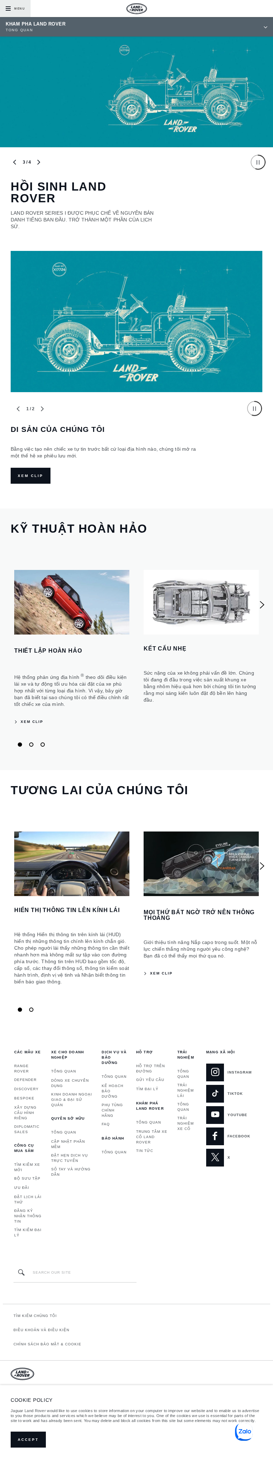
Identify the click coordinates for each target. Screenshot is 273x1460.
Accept (28, 1440)
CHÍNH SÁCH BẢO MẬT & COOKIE (47, 1344)
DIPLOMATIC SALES (26, 1129)
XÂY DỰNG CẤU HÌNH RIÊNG (25, 1112)
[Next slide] (39, 162)
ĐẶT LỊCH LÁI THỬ (28, 1199)
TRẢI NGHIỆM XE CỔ (185, 1123)
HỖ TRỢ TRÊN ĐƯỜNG (150, 1068)
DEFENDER (25, 1080)
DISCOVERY (26, 1089)
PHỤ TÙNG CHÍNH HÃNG (112, 1110)
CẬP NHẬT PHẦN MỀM (68, 1144)
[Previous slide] (15, 162)
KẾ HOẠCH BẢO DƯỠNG (112, 1091)
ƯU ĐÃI (21, 1188)
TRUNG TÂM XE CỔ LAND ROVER (151, 1137)
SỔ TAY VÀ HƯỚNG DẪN (71, 1171)
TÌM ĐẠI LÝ (147, 1089)
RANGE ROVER (21, 1068)
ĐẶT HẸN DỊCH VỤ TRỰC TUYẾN (69, 1158)
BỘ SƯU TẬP (27, 1178)
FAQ (106, 1124)
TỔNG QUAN (63, 1071)
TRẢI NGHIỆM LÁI (185, 1090)
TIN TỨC (144, 1151)
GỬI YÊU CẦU (150, 1080)
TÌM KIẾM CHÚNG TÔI (35, 1316)
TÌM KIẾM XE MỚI (27, 1167)
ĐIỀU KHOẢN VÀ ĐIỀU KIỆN (41, 1330)
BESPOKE (24, 1098)
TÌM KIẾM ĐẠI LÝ (28, 1232)
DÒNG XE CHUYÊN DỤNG (70, 1083)
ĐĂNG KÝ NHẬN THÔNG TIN (28, 1216)
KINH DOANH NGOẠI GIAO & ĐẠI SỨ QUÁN (71, 1099)
